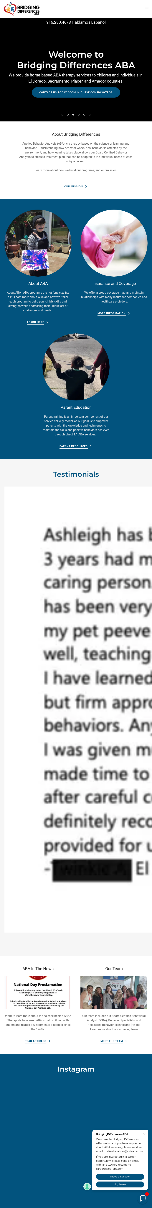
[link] (21, 8)
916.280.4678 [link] (58, 22)
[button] (147, 9)
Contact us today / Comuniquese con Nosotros (76, 92)
